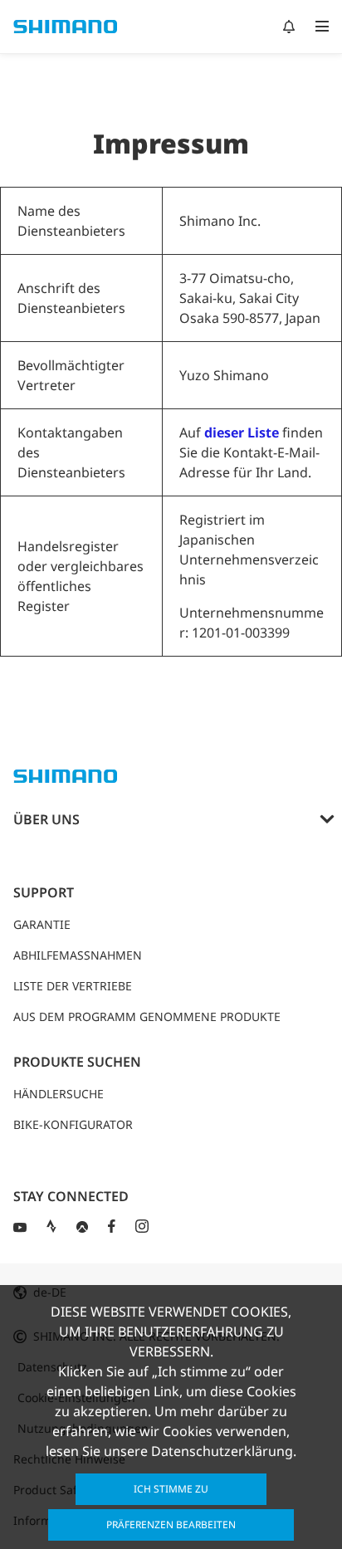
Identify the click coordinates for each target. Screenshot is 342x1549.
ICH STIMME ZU (171, 1489)
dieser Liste (241, 432)
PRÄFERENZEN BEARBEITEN (171, 1524)
